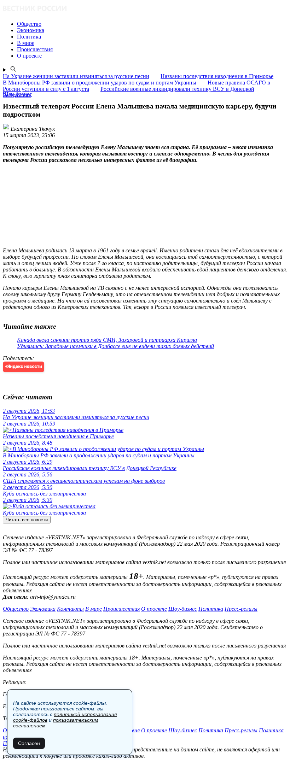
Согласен (29, 743)
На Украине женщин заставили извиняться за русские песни (76, 76)
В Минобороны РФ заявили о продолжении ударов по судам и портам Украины (99, 83)
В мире (93, 609)
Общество (16, 609)
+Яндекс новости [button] (23, 366)
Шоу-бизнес (182, 609)
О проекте (154, 609)
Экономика (43, 609)
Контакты (70, 609)
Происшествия (121, 609)
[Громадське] (145, 9)
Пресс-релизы (241, 609)
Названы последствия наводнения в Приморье (217, 76)
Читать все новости (27, 519)
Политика (210, 609)
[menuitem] (152, 24)
